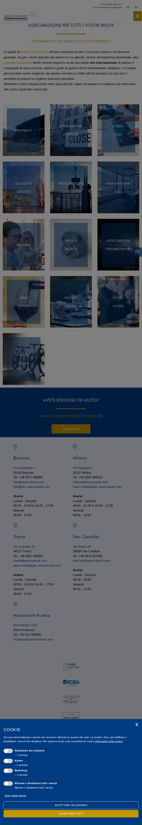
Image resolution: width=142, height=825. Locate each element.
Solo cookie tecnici (15, 795)
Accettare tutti (71, 813)
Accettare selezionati (71, 805)
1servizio (21, 754)
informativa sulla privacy (109, 741)
